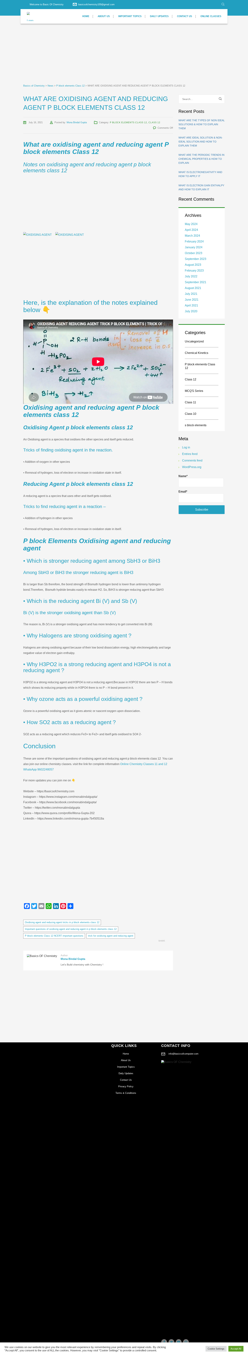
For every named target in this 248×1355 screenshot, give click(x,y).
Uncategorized (194, 341)
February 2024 (194, 241)
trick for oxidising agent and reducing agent (110, 935)
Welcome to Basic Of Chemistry (47, 4)
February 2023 (194, 270)
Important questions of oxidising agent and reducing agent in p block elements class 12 (71, 929)
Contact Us (184, 16)
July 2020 (191, 311)
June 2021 (191, 299)
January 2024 (193, 247)
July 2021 (191, 293)
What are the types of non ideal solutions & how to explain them (201, 124)
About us (104, 16)
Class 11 (190, 402)
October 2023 (193, 253)
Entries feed (190, 453)
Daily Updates (159, 16)
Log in (186, 447)
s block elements (195, 425)
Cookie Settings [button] (216, 1348)
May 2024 (191, 224)
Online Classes (210, 16)
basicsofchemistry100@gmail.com (96, 4)
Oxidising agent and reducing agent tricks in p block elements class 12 (62, 922)
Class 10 (190, 413)
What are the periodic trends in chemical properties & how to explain (201, 158)
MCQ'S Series (194, 390)
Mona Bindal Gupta (77, 122)
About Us (126, 1060)
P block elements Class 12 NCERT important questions (54, 935)
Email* (182, 491)
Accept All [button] (236, 1348)
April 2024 (191, 229)
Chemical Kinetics (196, 352)
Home (85, 16)
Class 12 (154, 122)
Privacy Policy (125, 1086)
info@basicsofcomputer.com (183, 1053)
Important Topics (130, 16)
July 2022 (191, 276)
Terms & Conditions (125, 1093)
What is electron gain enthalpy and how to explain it (201, 187)
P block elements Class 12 (128, 122)
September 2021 (195, 282)
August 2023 (193, 264)
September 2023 (195, 258)
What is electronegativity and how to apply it (200, 174)
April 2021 (191, 305)
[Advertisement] (109, 57)
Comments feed (192, 460)
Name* (183, 476)
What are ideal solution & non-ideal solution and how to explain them (200, 141)
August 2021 (193, 288)
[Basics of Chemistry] (31, 16)
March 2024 (192, 235)
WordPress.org (191, 467)
